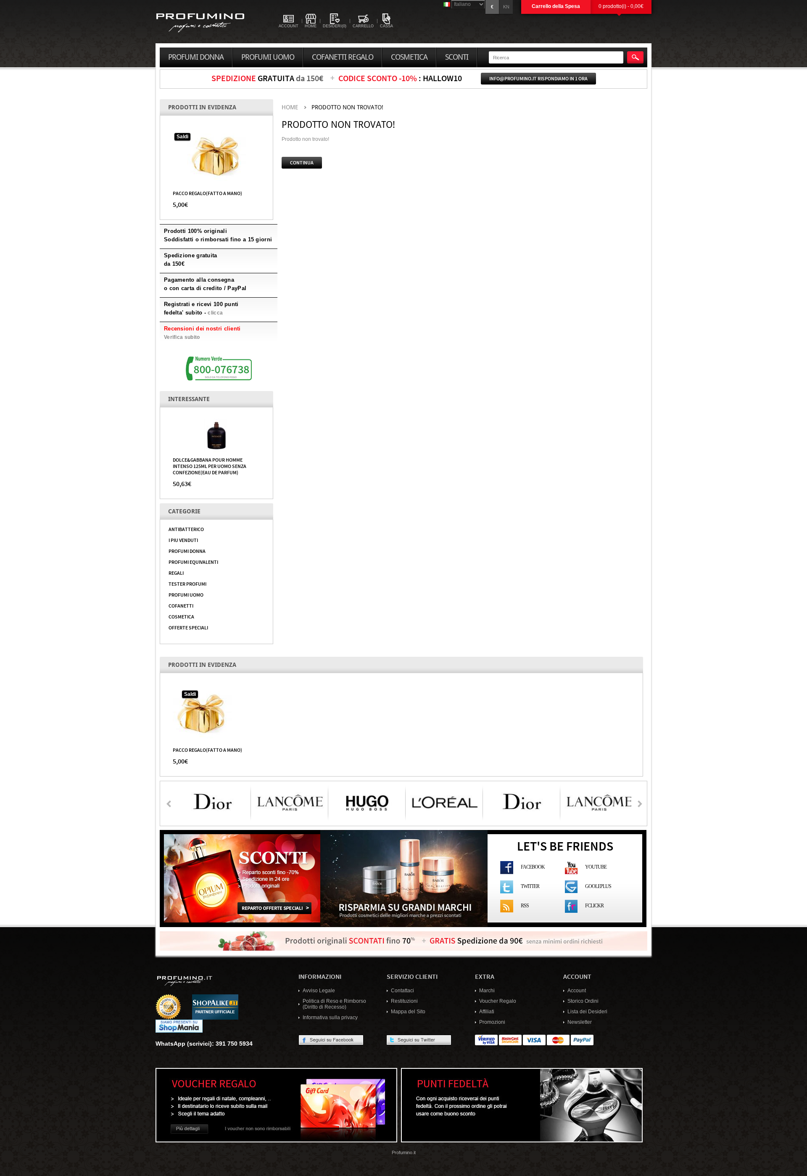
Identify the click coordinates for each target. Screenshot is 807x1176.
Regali (176, 573)
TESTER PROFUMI (187, 584)
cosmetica (409, 57)
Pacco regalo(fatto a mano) (207, 193)
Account (576, 991)
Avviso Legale (319, 991)
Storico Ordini (583, 1001)
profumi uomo (267, 57)
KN (506, 6)
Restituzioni (404, 1001)
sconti (456, 57)
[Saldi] (216, 156)
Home (290, 107)
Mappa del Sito (408, 1012)
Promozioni (492, 1022)
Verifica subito (182, 337)
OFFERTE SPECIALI (188, 627)
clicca (215, 313)
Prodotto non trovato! (347, 107)
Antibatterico (186, 529)
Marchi (487, 991)
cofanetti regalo (342, 57)
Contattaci (402, 991)
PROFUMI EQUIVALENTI (193, 562)
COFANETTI (181, 605)
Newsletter (579, 1022)
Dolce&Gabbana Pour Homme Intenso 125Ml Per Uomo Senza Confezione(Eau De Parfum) (209, 466)
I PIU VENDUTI (183, 540)
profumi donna (196, 57)
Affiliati (486, 1012)
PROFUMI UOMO (186, 594)
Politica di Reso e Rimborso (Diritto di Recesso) (334, 1004)
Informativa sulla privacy (330, 1017)
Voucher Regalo (497, 1001)
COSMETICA (181, 616)
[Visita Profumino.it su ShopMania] (179, 1026)
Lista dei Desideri (587, 1012)
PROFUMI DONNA (187, 551)
